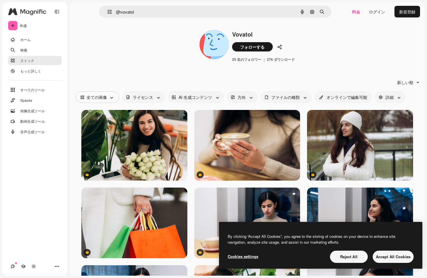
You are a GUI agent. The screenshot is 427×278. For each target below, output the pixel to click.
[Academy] (23, 266)
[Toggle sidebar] (57, 11)
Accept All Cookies (393, 256)
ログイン (377, 12)
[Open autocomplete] (107, 12)
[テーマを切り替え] (33, 266)
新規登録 (407, 12)
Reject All (349, 256)
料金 (356, 12)
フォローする (252, 47)
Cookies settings (243, 256)
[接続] (12, 266)
